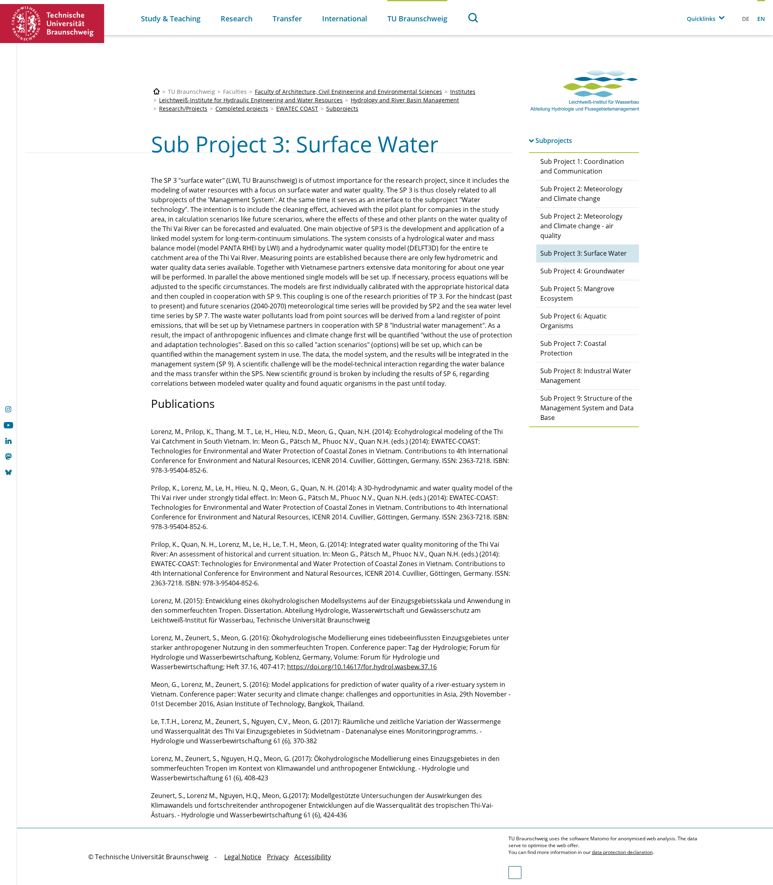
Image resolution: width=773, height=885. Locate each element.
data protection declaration (622, 852)
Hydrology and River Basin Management (405, 100)
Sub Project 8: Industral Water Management (585, 375)
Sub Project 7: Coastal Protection (573, 348)
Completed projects (241, 108)
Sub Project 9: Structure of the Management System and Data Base (587, 408)
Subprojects (342, 108)
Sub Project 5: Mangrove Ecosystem (577, 293)
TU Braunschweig (417, 18)
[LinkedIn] (8, 442)
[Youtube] (8, 426)
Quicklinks (701, 19)
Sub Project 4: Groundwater (582, 271)
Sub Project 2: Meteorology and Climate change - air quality (581, 226)
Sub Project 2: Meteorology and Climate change (581, 193)
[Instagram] (8, 410)
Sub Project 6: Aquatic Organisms (573, 321)
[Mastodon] (8, 457)
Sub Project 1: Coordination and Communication (582, 166)
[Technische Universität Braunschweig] (52, 23)
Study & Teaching (170, 18)
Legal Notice (242, 856)
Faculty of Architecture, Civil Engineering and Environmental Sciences (348, 91)
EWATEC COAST (297, 108)
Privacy (278, 856)
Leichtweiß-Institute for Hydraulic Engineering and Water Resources (251, 100)
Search (473, 17)
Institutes (462, 91)
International (344, 18)
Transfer (287, 18)
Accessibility (312, 856)
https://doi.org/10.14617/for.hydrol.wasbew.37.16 (362, 666)
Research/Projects (183, 108)
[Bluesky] (8, 473)
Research (236, 18)
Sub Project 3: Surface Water (583, 253)
